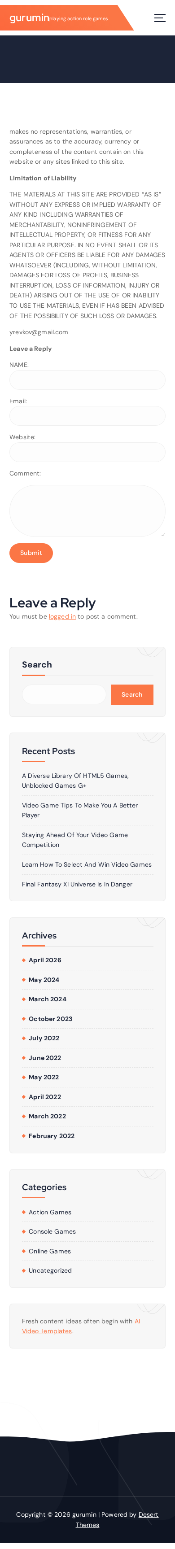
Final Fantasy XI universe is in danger (77, 884)
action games (50, 1212)
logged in (62, 616)
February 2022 (51, 1136)
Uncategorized (50, 1270)
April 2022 (45, 1097)
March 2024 (47, 999)
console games (52, 1231)
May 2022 (44, 1077)
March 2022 (47, 1116)
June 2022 (45, 1058)
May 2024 (44, 980)
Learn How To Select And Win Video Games (87, 864)
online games (50, 1251)
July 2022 (44, 1038)
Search (37, 664)
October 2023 (50, 1019)
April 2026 (45, 960)
